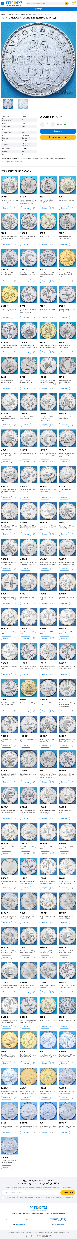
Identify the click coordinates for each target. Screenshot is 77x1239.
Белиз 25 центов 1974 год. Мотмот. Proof (28, 490)
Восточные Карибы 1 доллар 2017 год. (65, 237)
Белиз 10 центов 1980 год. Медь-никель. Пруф (67, 986)
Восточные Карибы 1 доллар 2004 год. (46, 201)
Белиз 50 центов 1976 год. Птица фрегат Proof (67, 310)
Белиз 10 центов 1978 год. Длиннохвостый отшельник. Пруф (48, 812)
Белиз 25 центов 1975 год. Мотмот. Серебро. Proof (28, 527)
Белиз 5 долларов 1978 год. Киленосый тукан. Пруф (28, 563)
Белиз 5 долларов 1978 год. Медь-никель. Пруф (67, 952)
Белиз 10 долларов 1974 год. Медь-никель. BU (8, 1161)
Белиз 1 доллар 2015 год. (47, 236)
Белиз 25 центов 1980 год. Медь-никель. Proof (9, 1021)
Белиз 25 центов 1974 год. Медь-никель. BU (67, 1127)
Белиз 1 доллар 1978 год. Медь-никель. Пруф (27, 952)
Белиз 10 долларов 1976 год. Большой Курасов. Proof (47, 274)
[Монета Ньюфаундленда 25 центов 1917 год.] (38, 60)
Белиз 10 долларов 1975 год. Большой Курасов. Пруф (8, 491)
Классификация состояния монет (31, 1214)
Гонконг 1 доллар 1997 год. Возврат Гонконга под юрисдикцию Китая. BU (48, 775)
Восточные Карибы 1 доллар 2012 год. (7, 381)
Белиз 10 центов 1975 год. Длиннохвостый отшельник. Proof (9, 527)
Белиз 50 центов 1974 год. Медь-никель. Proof (9, 1092)
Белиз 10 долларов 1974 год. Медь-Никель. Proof (27, 811)
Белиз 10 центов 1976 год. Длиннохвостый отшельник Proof (28, 311)
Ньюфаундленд (9, 162)
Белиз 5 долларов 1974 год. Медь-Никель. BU (9, 1127)
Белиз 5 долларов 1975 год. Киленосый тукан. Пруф (48, 454)
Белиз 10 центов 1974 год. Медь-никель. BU (48, 1127)
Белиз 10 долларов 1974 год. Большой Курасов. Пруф (66, 454)
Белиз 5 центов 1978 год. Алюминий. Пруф (9, 917)
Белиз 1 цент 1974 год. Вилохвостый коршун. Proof (8, 1056)
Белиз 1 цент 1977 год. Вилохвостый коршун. (27, 381)
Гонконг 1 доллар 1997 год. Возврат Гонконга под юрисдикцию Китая (28, 201)
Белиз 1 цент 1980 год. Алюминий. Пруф (27, 986)
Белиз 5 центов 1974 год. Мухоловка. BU (47, 1092)
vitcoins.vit (60, 1224)
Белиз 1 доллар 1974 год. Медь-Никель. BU (66, 1092)
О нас (47, 1214)
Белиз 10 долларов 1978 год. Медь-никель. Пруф (66, 563)
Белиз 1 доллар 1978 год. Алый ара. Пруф (66, 527)
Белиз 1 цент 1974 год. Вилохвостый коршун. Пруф (8, 418)
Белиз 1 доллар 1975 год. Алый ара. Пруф (8, 454)
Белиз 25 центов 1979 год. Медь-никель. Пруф (67, 667)
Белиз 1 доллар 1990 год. (28, 703)
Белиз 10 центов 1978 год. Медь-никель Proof (67, 882)
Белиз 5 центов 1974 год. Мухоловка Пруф (28, 417)
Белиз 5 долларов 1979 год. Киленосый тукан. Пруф (48, 563)
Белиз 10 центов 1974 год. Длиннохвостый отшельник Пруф (48, 418)
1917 (21, 162)
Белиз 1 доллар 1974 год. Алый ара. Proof (66, 417)
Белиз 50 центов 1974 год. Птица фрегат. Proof (48, 490)
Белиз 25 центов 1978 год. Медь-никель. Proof (48, 882)
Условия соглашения (58, 1214)
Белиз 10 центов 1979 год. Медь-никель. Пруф (28, 667)
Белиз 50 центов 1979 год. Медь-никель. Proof (9, 704)
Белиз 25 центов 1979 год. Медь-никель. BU (9, 346)
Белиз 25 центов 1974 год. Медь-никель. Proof (67, 1056)
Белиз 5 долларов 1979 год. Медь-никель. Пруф (9, 986)
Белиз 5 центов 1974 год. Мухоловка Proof (28, 1056)
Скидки (14, 1214)
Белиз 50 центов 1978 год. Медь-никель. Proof (28, 882)
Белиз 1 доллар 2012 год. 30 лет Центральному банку (48, 346)
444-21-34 (58, 1219)
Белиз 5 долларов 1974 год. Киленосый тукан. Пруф (28, 454)
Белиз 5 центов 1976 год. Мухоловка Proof (8, 310)
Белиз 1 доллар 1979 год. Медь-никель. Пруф (47, 952)
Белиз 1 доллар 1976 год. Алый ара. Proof (8, 273)
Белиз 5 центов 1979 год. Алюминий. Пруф (8, 952)
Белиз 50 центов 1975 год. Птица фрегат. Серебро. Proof (48, 527)
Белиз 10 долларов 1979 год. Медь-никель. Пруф (8, 598)
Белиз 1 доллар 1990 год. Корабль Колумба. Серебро (28, 346)
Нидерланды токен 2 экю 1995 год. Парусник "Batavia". (9, 238)
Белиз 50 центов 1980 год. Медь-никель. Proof (28, 1021)
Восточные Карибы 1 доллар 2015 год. (65, 346)
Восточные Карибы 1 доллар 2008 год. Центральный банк (65, 382)
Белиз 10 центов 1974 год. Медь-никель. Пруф (48, 1056)
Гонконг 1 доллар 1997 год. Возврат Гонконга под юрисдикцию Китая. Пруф (48, 382)
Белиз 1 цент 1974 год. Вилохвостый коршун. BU (28, 1092)
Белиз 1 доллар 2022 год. (47, 1020)
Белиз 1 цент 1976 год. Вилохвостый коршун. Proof (66, 274)
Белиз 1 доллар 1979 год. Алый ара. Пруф (8, 563)
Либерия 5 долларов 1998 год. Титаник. (28, 237)
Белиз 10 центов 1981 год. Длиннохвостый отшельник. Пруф (67, 704)
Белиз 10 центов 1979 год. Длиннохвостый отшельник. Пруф (48, 668)
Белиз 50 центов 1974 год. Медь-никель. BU (28, 1127)
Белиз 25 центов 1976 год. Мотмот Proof (48, 310)
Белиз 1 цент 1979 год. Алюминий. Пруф (66, 917)
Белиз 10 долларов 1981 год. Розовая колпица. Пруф (8, 775)
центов (17, 162)
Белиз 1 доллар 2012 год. (66, 200)
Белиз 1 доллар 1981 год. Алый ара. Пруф (47, 740)
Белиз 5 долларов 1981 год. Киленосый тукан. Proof (67, 740)
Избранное (63, 117)
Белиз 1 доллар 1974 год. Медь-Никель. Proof (66, 775)
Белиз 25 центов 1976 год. (67, 1020)
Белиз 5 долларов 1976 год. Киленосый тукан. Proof (28, 273)
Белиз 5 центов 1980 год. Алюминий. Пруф (47, 986)
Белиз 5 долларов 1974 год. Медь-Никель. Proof (9, 811)
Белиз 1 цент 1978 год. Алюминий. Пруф (27, 917)
